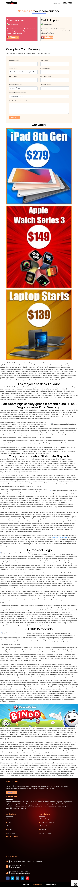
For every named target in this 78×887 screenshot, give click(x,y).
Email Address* (45, 68)
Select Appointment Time (18, 93)
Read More (11, 792)
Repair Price (13, 76)
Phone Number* (46, 76)
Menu (55, 3)
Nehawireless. (37, 884)
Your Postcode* (46, 85)
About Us (10, 819)
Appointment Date (16, 85)
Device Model (14, 60)
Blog (8, 826)
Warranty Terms (45, 833)
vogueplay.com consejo (59, 537)
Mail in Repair (44, 829)
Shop (9, 822)
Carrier (9, 829)
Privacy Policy (44, 819)
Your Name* (44, 60)
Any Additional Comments (18, 101)
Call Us (65, 3)
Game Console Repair (47, 822)
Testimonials (44, 826)
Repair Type (13, 68)
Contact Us (11, 833)
